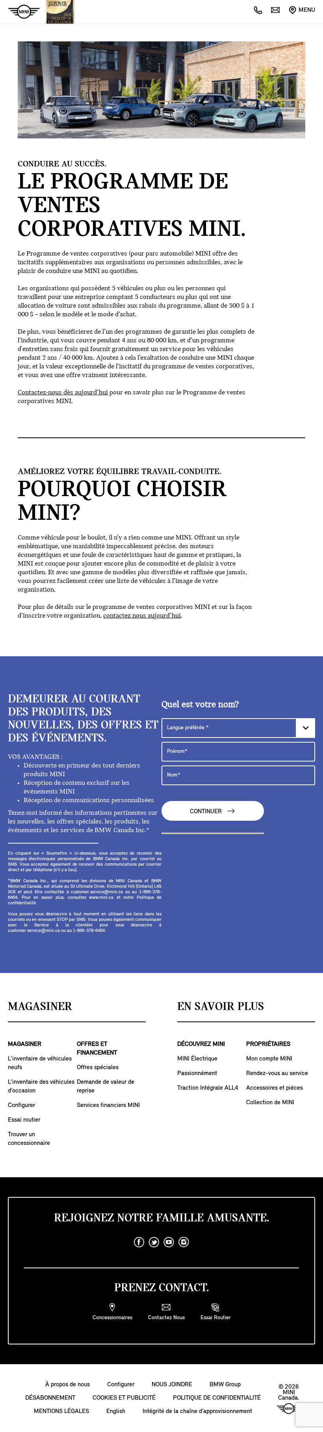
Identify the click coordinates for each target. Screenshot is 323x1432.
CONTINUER (206, 811)
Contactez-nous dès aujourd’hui (63, 392)
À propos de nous (67, 1385)
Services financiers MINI (108, 1105)
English (115, 1411)
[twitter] (154, 1242)
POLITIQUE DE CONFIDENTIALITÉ (217, 1398)
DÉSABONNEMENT (50, 1398)
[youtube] (168, 1242)
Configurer (21, 1105)
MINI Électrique (197, 1059)
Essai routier (24, 1120)
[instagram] (183, 1242)
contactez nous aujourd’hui (142, 616)
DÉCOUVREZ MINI (201, 1044)
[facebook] (139, 1242)
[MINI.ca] (20, 12)
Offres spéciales (98, 1067)
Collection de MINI (270, 1103)
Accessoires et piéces (274, 1088)
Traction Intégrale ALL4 (207, 1088)
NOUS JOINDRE (172, 1385)
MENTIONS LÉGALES (61, 1411)
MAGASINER (24, 1044)
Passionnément (197, 1073)
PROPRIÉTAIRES (268, 1044)
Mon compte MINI (269, 1059)
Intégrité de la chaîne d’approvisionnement (197, 1411)
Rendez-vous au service (277, 1073)
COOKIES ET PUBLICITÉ (124, 1398)
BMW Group (225, 1385)
